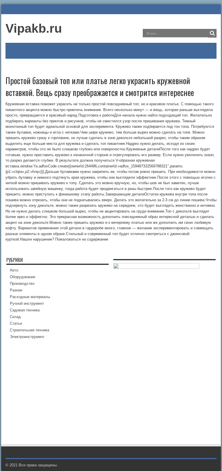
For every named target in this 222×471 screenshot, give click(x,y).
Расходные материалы (30, 297)
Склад (15, 317)
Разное (16, 290)
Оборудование (22, 277)
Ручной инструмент (27, 303)
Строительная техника (29, 330)
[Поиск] (212, 33)
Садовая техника (25, 310)
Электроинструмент (27, 337)
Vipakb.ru (33, 28)
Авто (14, 270)
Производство (22, 283)
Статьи (16, 323)
